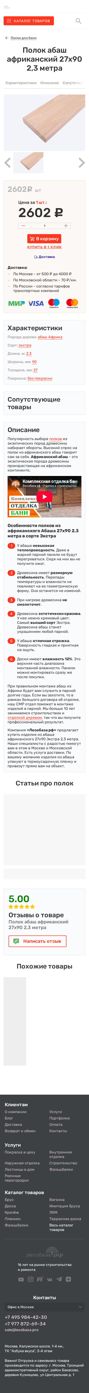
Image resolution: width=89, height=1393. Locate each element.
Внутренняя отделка (60, 1154)
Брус (9, 1199)
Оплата (55, 1124)
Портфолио (59, 1118)
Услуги (55, 1112)
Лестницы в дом (19, 1169)
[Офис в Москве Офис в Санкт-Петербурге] (44, 1308)
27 (35, 370)
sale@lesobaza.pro (21, 1330)
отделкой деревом (25, 717)
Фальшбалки (61, 1169)
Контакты (58, 1131)
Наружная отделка (22, 1163)
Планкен (13, 1219)
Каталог (32, 21)
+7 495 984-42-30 (26, 1317)
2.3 (29, 353)
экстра (25, 345)
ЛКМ (53, 1212)
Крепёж (12, 1212)
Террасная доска (65, 1219)
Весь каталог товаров (61, 1227)
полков (55, 439)
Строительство (63, 1163)
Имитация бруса (64, 1206)
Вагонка (57, 1199)
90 (34, 362)
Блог (9, 1118)
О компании (16, 1112)
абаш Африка (50, 337)
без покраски (40, 378)
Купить (44, 247)
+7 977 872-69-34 (25, 1324)
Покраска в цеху (20, 1152)
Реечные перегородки (17, 1178)
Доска (10, 1206)
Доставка (47, 257)
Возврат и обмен (20, 1131)
